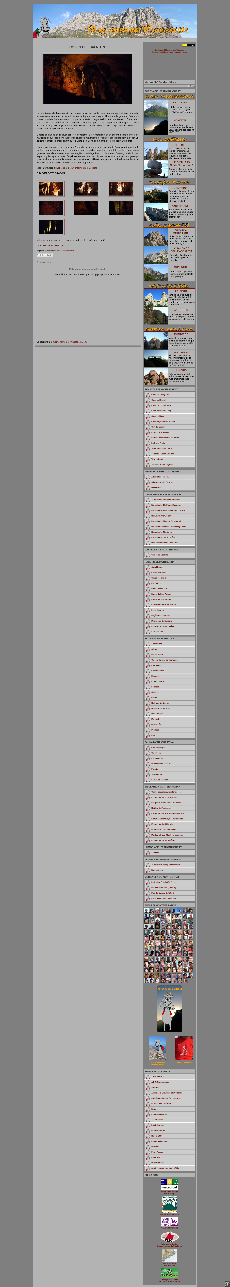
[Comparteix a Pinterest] (51, 255)
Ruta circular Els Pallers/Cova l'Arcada (168, 510)
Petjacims (155, 1157)
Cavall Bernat (157, 567)
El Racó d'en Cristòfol (161, 1104)
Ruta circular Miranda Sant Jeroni (166, 521)
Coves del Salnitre (159, 578)
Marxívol (155, 719)
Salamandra (156, 774)
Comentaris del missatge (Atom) (70, 341)
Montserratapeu (158, 1130)
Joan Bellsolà (157, 1120)
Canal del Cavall (158, 400)
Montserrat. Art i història (162, 824)
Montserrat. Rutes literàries (163, 840)
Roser (154, 735)
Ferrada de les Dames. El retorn (165, 438)
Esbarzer (155, 676)
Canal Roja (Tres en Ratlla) (163, 421)
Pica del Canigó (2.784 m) (162, 893)
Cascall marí (156, 665)
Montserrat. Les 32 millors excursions (168, 835)
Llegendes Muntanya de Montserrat (167, 819)
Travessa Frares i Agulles (162, 465)
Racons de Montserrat (65, 251)
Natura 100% (156, 1136)
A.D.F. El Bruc (157, 1077)
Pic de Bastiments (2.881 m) (163, 888)
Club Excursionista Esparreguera (165, 1098)
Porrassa (155, 730)
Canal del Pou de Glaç (161, 411)
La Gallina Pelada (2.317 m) (163, 882)
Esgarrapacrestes (159, 1114)
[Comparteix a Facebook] (48, 255)
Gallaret (154, 692)
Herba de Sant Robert (160, 708)
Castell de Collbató (159, 555)
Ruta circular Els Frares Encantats (166, 505)
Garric (154, 698)
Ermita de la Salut (159, 589)
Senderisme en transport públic (165, 1168)
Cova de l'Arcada (158, 572)
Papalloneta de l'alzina (161, 764)
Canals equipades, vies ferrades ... (166, 792)
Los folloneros (157, 1125)
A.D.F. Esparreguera (160, 1082)
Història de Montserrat (161, 808)
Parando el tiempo (159, 1141)
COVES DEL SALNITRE (87, 47)
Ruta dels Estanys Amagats (163, 898)
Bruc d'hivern (157, 655)
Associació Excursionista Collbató (166, 1093)
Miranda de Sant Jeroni (161, 621)
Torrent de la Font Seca (161, 448)
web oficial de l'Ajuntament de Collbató (76, 167)
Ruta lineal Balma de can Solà (164, 543)
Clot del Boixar (158, 427)
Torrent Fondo (157, 459)
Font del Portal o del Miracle (163, 605)
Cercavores (156, 753)
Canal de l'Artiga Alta (160, 395)
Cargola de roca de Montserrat (164, 660)
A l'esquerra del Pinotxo (162, 482)
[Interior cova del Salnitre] (51, 196)
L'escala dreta (157, 610)
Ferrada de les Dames (160, 432)
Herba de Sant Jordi (160, 703)
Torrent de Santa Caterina (162, 454)
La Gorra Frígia (158, 443)
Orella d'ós (156, 724)
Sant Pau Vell (157, 632)
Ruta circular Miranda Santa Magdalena (168, 527)
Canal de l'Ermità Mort (161, 405)
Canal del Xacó (158, 416)
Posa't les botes (158, 1163)
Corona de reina (158, 671)
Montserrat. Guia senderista (163, 830)
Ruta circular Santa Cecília (163, 537)
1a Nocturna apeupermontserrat (165, 500)
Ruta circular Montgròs (161, 532)
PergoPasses (157, 1152)
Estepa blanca (157, 681)
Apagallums (156, 644)
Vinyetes (155, 852)
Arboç (154, 649)
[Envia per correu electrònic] (38, 255)
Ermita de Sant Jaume (161, 599)
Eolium (154, 1109)
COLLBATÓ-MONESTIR (50, 245)
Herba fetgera (157, 714)
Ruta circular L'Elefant (161, 516)
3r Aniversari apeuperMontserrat (165, 865)
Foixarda (155, 687)
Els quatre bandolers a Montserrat (166, 803)
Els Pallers (155, 583)
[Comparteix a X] (44, 255)
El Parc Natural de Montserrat (164, 797)
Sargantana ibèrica (159, 780)
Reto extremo (157, 870)
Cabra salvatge (158, 747)
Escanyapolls (157, 758)
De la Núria (156, 488)
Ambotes (155, 1087)
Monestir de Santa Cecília (162, 626)
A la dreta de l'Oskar (160, 477)
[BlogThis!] (41, 255)
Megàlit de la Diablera (160, 615)
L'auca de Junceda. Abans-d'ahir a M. (168, 813)
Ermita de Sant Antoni (161, 594)
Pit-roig (154, 769)
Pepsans (155, 1147)
